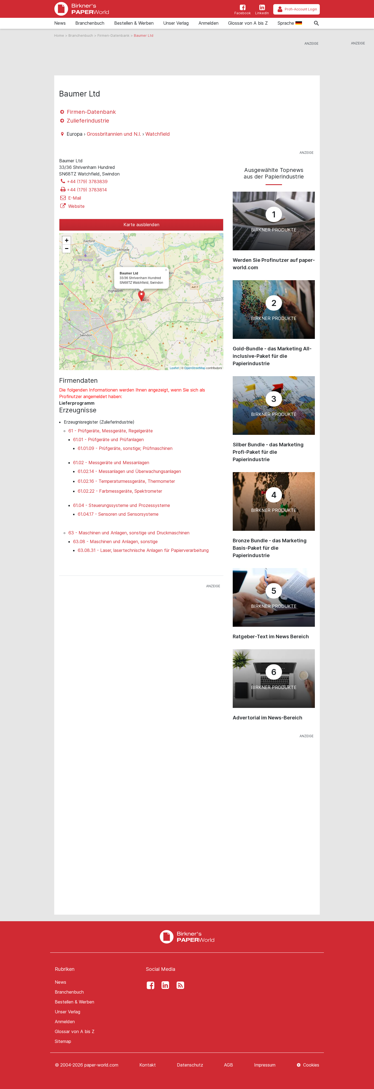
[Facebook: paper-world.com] (149, 985)
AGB (228, 1065)
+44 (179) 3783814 (87, 189)
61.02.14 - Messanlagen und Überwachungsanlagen (129, 471)
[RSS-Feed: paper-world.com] (178, 985)
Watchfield (157, 134)
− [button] (66, 248)
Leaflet (174, 367)
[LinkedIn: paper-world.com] (164, 985)
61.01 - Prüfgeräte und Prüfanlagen (108, 439)
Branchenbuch (89, 23)
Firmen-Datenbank (114, 35)
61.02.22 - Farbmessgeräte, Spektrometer (120, 491)
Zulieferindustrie (87, 120)
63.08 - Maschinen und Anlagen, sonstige (115, 541)
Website (76, 206)
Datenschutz (190, 1065)
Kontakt (147, 1065)
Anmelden (208, 23)
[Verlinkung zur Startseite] (81, 9)
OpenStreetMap (194, 367)
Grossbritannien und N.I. (114, 134)
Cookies (310, 1065)
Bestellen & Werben (134, 23)
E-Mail (74, 198)
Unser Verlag (176, 23)
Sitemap (63, 1041)
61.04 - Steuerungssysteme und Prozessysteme (121, 505)
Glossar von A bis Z (248, 23)
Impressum (264, 1065)
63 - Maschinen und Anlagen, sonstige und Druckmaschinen (128, 532)
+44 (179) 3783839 (87, 181)
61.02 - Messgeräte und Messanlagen (111, 462)
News (60, 23)
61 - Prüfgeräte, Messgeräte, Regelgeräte (110, 430)
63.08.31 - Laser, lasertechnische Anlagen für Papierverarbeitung (143, 550)
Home (59, 35)
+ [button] (66, 240)
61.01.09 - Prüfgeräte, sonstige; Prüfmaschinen (125, 448)
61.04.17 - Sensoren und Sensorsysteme (118, 514)
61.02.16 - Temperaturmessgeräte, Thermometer (126, 481)
